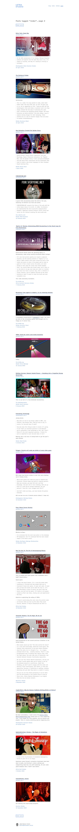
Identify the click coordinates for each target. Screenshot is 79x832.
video (34, 66)
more (62, 5)
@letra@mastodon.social (26, 825)
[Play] (33, 46)
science (22, 121)
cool (25, 166)
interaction (34, 541)
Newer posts (19, 25)
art (20, 606)
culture (29, 66)
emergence (36, 317)
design (26, 363)
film (21, 166)
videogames (19, 66)
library (58, 5)
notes (53, 5)
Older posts (19, 815)
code (24, 441)
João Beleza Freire (25, 824)
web (21, 216)
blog (50, 5)
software (22, 541)
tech (25, 66)
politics (18, 680)
